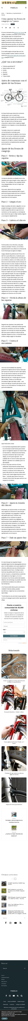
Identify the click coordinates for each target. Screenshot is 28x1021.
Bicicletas (4, 985)
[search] (24, 918)
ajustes (13, 1015)
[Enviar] (10, 27)
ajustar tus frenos (19, 32)
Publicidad (5, 1004)
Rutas (3, 979)
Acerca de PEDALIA (12, 1001)
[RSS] (18, 996)
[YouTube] (14, 996)
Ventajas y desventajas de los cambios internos (14, 820)
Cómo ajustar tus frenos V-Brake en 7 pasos (14, 742)
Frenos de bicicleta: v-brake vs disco (14, 712)
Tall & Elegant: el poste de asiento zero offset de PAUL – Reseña (17, 898)
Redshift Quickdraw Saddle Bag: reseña (16, 883)
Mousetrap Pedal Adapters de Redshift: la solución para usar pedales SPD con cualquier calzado (17, 912)
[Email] (14, 27)
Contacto (12, 1004)
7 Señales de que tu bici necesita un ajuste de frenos (14, 774)
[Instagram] (10, 996)
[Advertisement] (14, 858)
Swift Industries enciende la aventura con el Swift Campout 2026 (16, 891)
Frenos (12, 24)
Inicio (2, 975)
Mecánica (4, 981)
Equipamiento (5, 977)
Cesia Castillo (5, 24)
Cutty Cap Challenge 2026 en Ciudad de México (15, 905)
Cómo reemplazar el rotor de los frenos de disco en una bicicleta (14, 681)
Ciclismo (3, 983)
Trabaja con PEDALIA (20, 1004)
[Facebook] (6, 996)
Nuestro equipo (21, 1001)
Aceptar (4, 1018)
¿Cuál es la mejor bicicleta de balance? (14, 834)
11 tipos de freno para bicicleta (14, 804)
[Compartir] (2, 27)
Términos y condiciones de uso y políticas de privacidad (14, 1008)
